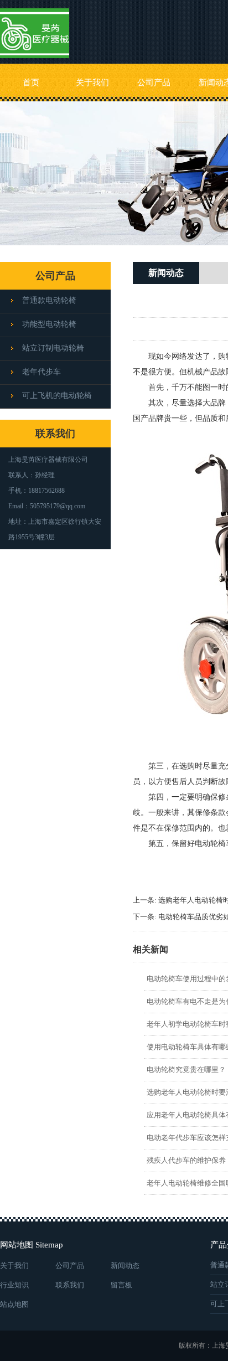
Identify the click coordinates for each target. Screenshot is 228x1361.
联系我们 (69, 1285)
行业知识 (14, 1285)
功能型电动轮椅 (49, 324)
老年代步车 (41, 372)
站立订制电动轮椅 (53, 348)
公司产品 (153, 82)
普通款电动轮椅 (49, 300)
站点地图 (14, 1304)
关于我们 (92, 82)
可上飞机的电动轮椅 (57, 395)
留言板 (121, 1285)
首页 (31, 82)
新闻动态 (125, 1265)
